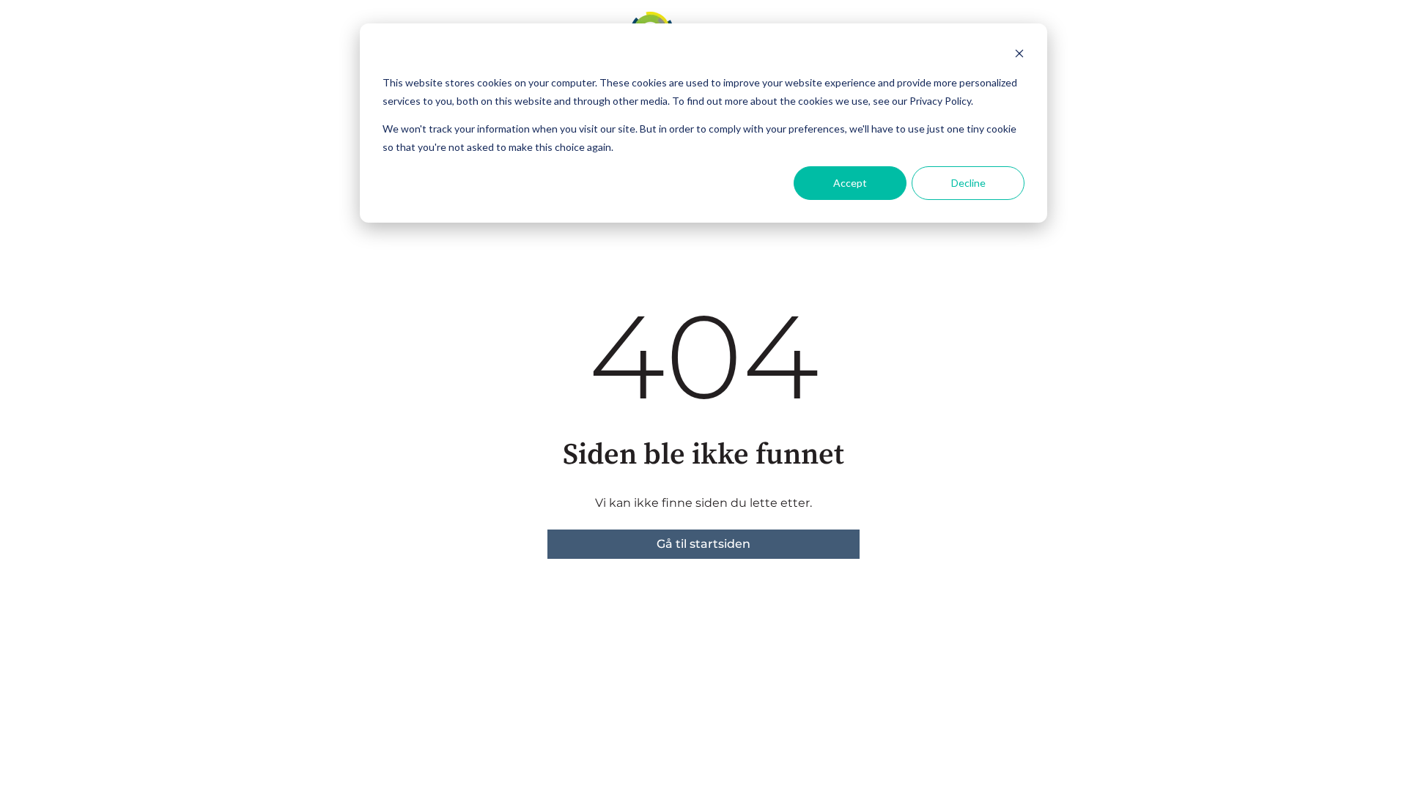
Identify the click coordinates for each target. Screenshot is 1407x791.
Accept (850, 183)
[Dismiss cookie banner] (1019, 55)
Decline (968, 183)
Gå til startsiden (703, 544)
